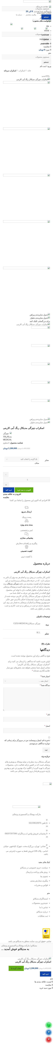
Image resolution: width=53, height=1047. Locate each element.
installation (44, 39)
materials (45, 43)
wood (46, 31)
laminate (45, 35)
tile (47, 26)
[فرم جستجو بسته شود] (50, 3)
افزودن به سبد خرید (24, 490)
